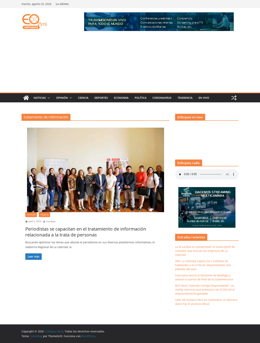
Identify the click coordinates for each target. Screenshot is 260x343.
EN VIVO (204, 98)
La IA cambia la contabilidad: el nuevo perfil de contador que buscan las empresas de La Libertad (205, 251)
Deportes (101, 98)
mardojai (51, 221)
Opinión (62, 98)
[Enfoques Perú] (26, 97)
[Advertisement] (130, 64)
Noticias (40, 98)
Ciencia (83, 98)
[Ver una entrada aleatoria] (233, 97)
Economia (121, 98)
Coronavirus (161, 98)
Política (140, 98)
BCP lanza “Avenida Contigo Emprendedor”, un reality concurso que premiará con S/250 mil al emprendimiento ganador (205, 289)
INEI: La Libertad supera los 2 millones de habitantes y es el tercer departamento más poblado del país (203, 265)
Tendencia (185, 98)
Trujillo (44, 214)
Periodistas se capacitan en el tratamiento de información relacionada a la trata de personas (85, 232)
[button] (48, 97)
